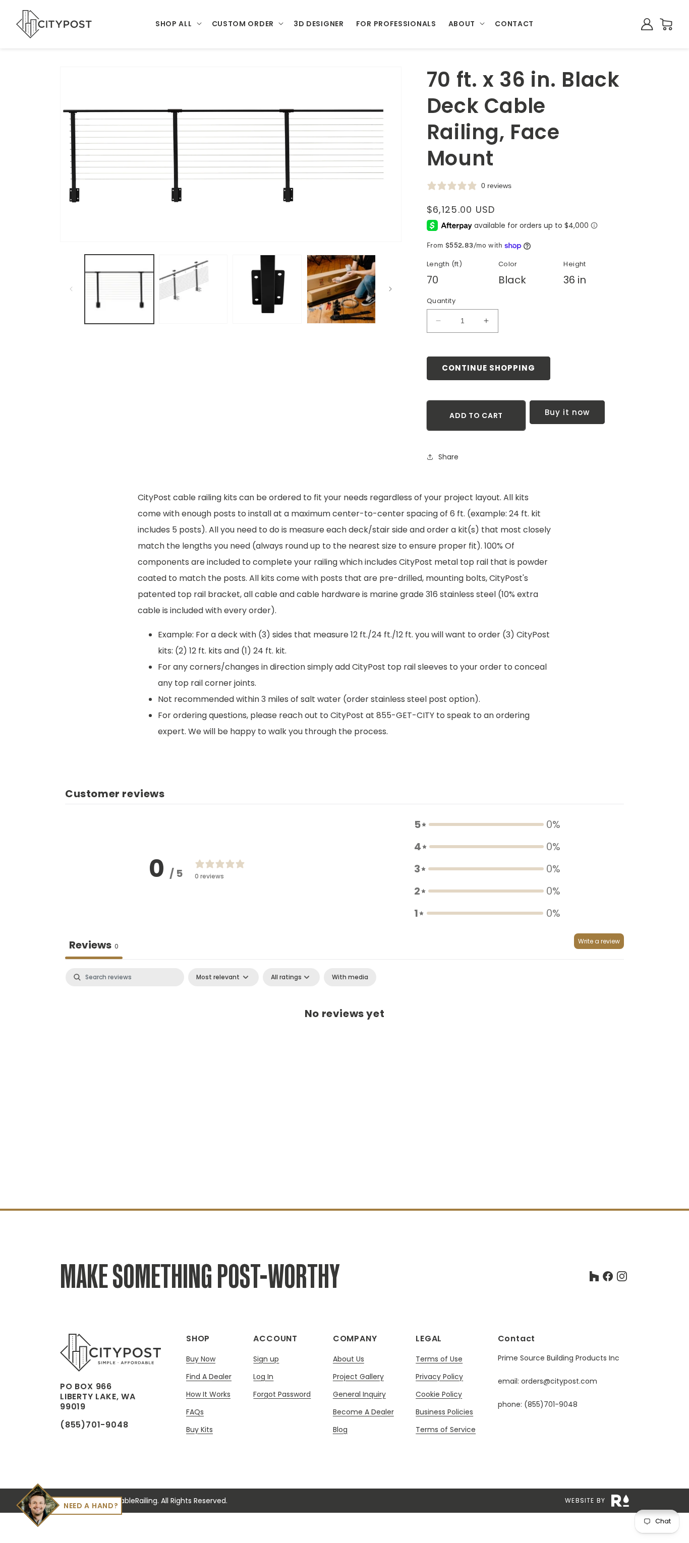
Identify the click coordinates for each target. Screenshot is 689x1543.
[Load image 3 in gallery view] (267, 289)
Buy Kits (199, 1429)
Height (574, 264)
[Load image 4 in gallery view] (341, 289)
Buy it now (567, 412)
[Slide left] (71, 289)
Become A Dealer (363, 1412)
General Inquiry (359, 1394)
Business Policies (444, 1412)
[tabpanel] (344, 1046)
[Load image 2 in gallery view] (193, 289)
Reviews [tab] (94, 945)
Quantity (441, 301)
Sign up (266, 1359)
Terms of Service (446, 1429)
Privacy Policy (439, 1377)
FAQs (195, 1412)
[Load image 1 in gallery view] (119, 289)
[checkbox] (350, 977)
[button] (177, 24)
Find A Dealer (209, 1377)
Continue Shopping (488, 368)
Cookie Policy (439, 1394)
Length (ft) (444, 264)
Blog (340, 1429)
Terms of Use (439, 1359)
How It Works (208, 1394)
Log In (263, 1377)
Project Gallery (358, 1377)
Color (508, 264)
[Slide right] (390, 289)
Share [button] (448, 457)
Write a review (599, 941)
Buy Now (200, 1359)
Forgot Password (282, 1394)
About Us (348, 1359)
